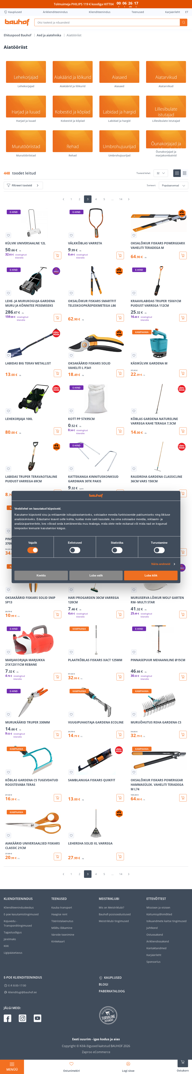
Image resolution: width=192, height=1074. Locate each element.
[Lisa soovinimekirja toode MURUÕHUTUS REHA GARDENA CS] (133, 714)
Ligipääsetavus (13, 952)
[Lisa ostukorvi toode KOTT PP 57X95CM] (120, 431)
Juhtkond (152, 928)
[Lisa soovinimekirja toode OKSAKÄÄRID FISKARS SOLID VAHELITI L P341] (71, 355)
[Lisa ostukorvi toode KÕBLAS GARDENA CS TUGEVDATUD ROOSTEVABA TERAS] (57, 798)
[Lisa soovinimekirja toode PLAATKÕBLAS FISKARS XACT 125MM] (71, 652)
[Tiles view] (177, 173)
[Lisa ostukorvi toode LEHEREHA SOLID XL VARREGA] (120, 856)
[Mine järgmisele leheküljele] (128, 199)
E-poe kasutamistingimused (21, 914)
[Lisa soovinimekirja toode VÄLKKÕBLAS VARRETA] (71, 235)
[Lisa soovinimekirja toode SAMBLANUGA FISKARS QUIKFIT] (71, 772)
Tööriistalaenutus (62, 921)
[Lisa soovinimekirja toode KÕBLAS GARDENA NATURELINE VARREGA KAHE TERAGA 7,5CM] (133, 411)
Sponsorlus (153, 961)
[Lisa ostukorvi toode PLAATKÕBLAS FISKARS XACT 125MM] (120, 677)
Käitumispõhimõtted (159, 914)
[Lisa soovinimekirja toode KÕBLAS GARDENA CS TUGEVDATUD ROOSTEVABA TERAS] (8, 772)
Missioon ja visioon (158, 907)
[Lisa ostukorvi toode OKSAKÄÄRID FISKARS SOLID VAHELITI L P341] (120, 373)
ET (186, 12)
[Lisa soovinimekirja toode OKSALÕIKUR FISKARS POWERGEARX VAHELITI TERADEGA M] (133, 235)
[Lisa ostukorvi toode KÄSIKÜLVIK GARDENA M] (183, 373)
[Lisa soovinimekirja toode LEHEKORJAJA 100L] (8, 411)
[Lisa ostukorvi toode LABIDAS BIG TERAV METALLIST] (57, 373)
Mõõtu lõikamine (61, 928)
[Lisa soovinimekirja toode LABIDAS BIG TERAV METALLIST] (8, 355)
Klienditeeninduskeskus (19, 907)
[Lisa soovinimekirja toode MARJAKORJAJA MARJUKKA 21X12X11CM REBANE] (8, 652)
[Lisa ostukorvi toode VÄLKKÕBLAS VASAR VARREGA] (183, 552)
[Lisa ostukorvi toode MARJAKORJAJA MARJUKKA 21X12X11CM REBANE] (57, 677)
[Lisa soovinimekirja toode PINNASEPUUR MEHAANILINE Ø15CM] (133, 652)
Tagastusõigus (13, 932)
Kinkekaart (58, 941)
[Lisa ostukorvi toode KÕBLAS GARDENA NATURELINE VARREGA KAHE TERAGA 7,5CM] (183, 431)
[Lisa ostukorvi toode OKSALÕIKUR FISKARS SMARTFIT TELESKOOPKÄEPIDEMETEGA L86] (120, 318)
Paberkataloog (112, 991)
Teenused (138, 12)
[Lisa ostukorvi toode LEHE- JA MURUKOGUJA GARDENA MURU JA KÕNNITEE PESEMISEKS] (57, 318)
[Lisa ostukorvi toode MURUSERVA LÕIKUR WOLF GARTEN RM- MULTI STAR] (183, 614)
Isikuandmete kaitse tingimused (166, 921)
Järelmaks (10, 939)
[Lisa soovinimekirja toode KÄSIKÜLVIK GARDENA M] (133, 355)
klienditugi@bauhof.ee (22, 992)
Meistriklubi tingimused (114, 921)
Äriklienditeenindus (55, 12)
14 (120, 199)
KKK (6, 946)
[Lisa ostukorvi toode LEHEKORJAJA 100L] (57, 431)
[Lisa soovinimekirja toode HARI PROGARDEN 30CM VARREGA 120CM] (71, 589)
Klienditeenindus (99, 12)
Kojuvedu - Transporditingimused (18, 923)
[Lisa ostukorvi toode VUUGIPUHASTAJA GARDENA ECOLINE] (120, 734)
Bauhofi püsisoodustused (115, 914)
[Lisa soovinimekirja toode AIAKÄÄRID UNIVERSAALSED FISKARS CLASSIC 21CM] (8, 835)
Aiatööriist (74, 35)
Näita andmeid (160, 564)
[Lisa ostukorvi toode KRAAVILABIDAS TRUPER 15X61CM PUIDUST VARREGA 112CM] (183, 318)
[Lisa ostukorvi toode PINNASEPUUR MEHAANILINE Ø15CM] (183, 677)
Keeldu (41, 575)
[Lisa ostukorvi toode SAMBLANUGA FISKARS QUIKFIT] (120, 798)
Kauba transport (61, 907)
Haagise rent (59, 914)
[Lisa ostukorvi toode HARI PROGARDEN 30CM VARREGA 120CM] (120, 614)
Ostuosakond (154, 934)
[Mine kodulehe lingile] (17, 22)
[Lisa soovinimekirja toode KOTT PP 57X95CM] (71, 411)
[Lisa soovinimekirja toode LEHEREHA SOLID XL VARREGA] (71, 835)
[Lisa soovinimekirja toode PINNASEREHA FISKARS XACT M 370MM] (8, 531)
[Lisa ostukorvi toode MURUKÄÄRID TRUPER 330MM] (57, 734)
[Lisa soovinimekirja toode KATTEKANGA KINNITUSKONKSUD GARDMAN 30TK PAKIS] (71, 468)
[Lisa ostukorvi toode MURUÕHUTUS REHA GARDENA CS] (183, 734)
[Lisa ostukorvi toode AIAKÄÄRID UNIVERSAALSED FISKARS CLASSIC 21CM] (57, 856)
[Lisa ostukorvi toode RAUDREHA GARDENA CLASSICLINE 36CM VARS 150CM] (183, 493)
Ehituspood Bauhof (18, 35)
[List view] (184, 173)
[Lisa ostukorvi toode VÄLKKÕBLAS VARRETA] (120, 255)
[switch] (75, 550)
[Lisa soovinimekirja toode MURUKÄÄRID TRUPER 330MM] (8, 714)
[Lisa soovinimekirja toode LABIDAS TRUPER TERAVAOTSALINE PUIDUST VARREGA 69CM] (8, 468)
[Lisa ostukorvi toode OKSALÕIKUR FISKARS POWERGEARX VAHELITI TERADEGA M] (183, 255)
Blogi (103, 984)
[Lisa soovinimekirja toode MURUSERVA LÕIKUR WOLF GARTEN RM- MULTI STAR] (133, 589)
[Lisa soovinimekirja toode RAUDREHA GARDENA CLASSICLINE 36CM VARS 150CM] (133, 468)
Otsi (183, 22)
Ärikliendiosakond (157, 941)
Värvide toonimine (62, 934)
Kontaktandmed (156, 948)
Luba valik (96, 575)
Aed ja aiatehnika (49, 35)
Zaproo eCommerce (96, 1052)
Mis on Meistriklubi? (111, 907)
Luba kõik (151, 575)
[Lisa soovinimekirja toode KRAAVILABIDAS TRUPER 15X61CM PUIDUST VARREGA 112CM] (133, 293)
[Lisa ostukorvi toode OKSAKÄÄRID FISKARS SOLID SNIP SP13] (57, 614)
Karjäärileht (172, 12)
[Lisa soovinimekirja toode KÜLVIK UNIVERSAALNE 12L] (8, 235)
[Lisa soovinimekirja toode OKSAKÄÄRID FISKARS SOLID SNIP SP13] (8, 589)
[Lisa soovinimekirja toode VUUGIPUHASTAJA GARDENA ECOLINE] (71, 714)
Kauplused (15, 12)
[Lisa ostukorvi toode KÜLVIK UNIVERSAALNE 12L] (57, 255)
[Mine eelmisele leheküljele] (63, 199)
